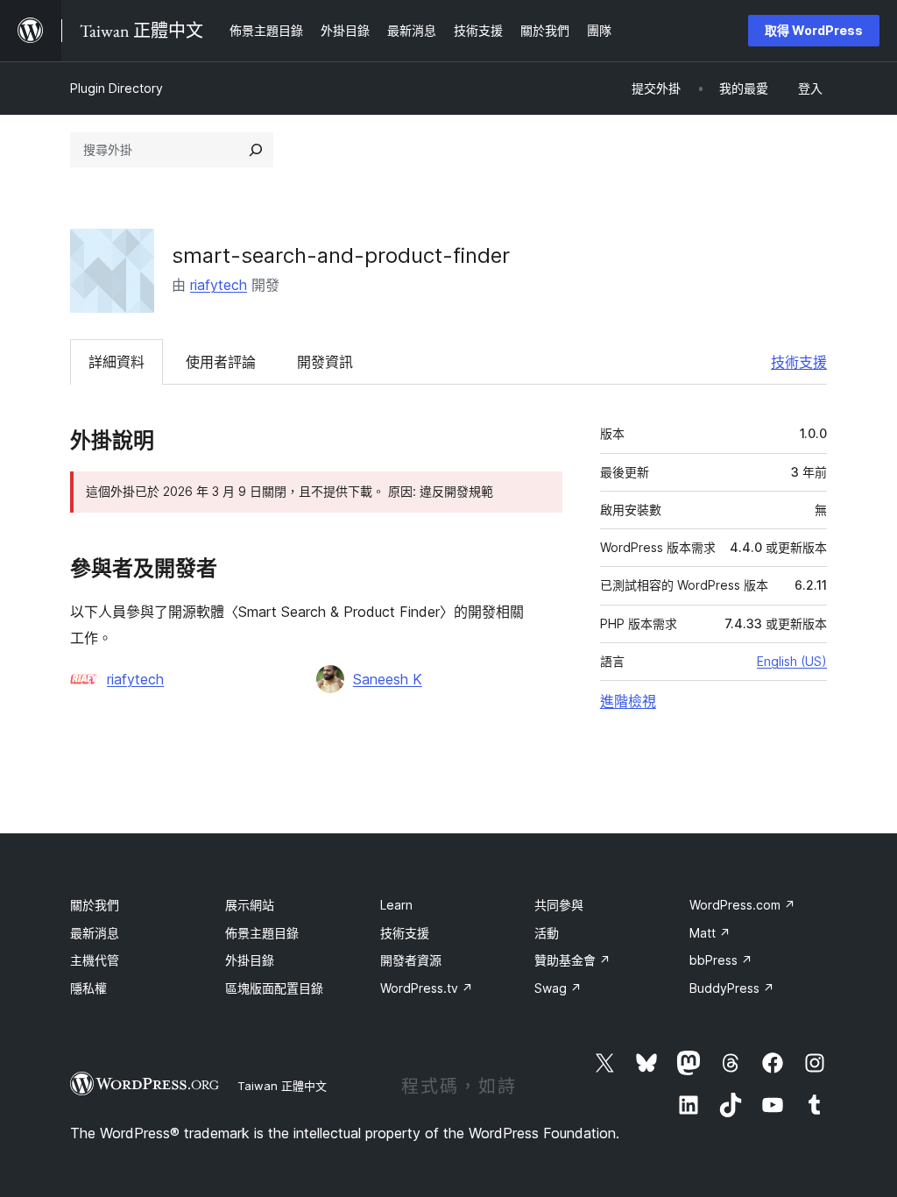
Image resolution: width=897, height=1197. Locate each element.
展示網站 (249, 904)
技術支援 (799, 362)
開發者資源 (410, 960)
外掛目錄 (249, 960)
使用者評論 (221, 362)
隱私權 (88, 988)
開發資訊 (325, 362)
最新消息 (94, 932)
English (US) (792, 661)
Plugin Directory (116, 88)
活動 (546, 932)
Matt (710, 932)
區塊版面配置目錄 (274, 988)
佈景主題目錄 (262, 932)
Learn (396, 904)
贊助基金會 (572, 960)
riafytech (218, 285)
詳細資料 (116, 362)
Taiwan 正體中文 (282, 1086)
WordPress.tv (426, 988)
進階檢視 (628, 701)
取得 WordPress (814, 30)
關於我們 (94, 904)
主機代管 (94, 960)
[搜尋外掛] (255, 149)
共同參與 (558, 904)
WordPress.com (742, 904)
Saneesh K (387, 679)
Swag (558, 988)
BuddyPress (731, 988)
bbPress (720, 960)
